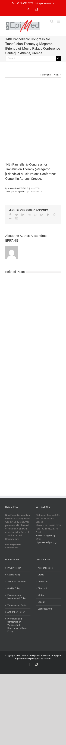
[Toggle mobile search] (52, 21)
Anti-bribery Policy (16, 612)
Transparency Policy (17, 605)
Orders (41, 575)
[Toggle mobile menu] (59, 21)
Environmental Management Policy (16, 597)
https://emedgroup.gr (46, 542)
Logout (41, 602)
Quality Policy (13, 588)
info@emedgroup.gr (45, 3)
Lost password (45, 609)
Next (56, 74)
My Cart (41, 595)
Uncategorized (19, 191)
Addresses (43, 581)
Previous (46, 74)
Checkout (42, 588)
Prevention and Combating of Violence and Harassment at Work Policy (17, 625)
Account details (45, 568)
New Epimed (28, 655)
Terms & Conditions (16, 581)
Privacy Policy (14, 568)
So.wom (47, 658)
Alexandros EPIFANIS (18, 188)
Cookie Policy (13, 575)
